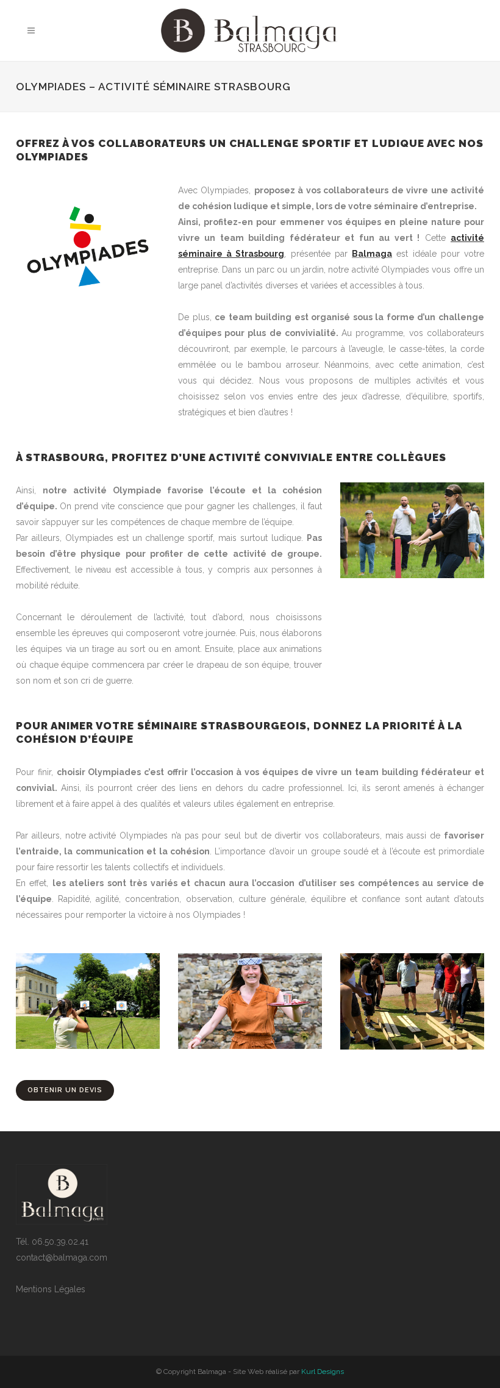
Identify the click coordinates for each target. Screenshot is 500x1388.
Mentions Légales (50, 1289)
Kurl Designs (322, 1371)
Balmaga (372, 254)
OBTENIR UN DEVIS (64, 1090)
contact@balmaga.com (61, 1257)
